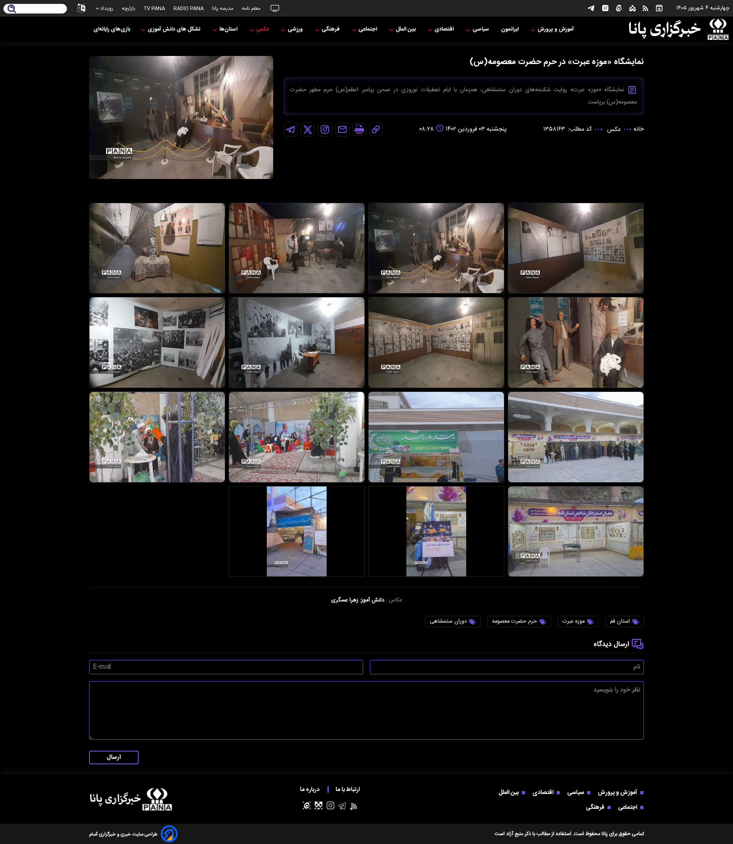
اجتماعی (368, 29)
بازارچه (128, 8)
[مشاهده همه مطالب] (659, 8)
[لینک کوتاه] (376, 129)
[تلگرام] (591, 8)
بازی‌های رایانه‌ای (111, 29)
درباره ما (310, 789)
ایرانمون (510, 29)
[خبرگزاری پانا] (679, 29)
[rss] (645, 8)
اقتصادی (444, 29)
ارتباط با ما (348, 789)
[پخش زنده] (275, 8)
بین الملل (406, 29)
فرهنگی (331, 29)
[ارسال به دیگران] (342, 129)
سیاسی (481, 29)
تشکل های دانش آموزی (175, 29)
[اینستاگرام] (605, 8)
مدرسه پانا (222, 8)
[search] (12, 9)
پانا (605, 834)
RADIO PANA (188, 8)
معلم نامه (251, 8)
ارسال (114, 757)
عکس (263, 29)
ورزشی (296, 29)
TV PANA (154, 8)
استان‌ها (229, 29)
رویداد (106, 8)
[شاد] (632, 8)
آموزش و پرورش (556, 29)
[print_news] (359, 129)
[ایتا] (619, 8)
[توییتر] (308, 130)
